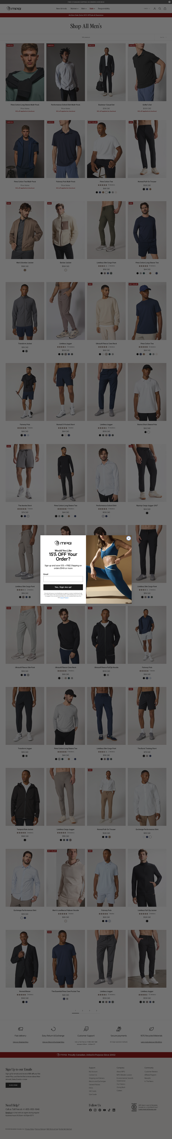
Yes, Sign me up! (63, 587)
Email (45, 574)
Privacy (67, 597)
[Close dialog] (129, 538)
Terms (62, 597)
